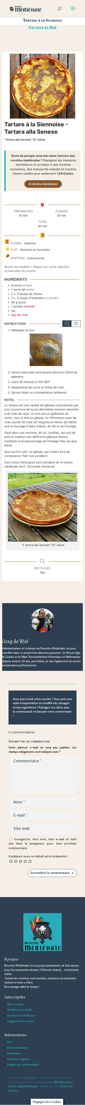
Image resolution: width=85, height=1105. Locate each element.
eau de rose (19, 314)
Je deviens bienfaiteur (43, 184)
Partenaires (14, 1053)
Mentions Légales (18, 1059)
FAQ (9, 1042)
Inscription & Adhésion (21, 1015)
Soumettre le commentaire (50, 873)
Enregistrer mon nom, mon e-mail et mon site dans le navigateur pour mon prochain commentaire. (42, 844)
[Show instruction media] (67, 324)
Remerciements (17, 1047)
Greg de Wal (46, 27)
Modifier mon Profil (19, 1010)
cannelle (29, 306)
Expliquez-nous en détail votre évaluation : (38, 856)
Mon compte (15, 1004)
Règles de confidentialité (23, 1064)
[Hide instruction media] (75, 324)
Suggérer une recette (20, 1021)
